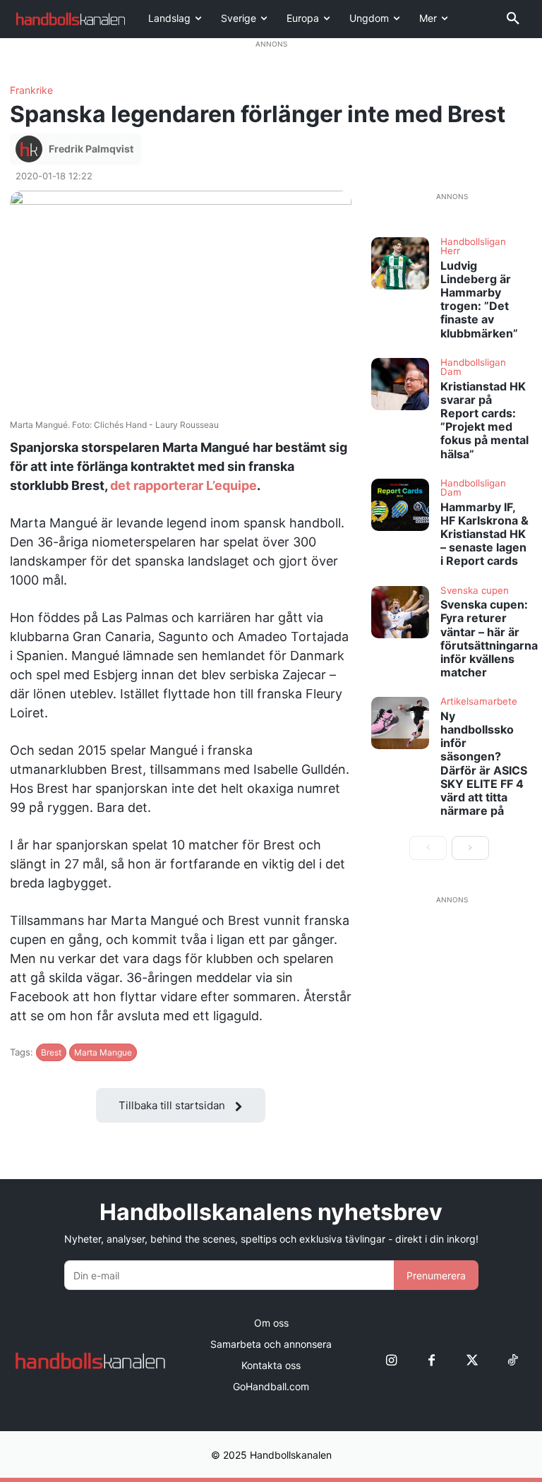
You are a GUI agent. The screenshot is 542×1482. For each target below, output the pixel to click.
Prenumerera (436, 1275)
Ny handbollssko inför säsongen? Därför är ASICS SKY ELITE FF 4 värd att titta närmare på (483, 763)
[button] (513, 19)
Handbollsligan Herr (473, 246)
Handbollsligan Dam (473, 367)
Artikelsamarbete (478, 702)
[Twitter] (472, 1361)
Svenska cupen (474, 591)
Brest (51, 1052)
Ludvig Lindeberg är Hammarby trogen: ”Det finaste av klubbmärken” (479, 299)
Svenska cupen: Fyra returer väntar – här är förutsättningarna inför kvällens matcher (489, 638)
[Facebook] (431, 1361)
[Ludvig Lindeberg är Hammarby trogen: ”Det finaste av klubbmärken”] (400, 263)
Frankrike (31, 90)
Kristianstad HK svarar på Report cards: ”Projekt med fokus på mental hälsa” (484, 420)
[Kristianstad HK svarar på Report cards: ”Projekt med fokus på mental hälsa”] (400, 384)
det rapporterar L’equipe (182, 485)
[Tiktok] (512, 1361)
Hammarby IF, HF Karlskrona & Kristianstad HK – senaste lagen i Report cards (484, 534)
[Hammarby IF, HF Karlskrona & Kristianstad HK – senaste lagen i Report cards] (400, 505)
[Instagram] (391, 1361)
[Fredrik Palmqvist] (31, 149)
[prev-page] (428, 848)
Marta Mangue (103, 1052)
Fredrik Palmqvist (91, 149)
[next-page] (470, 848)
